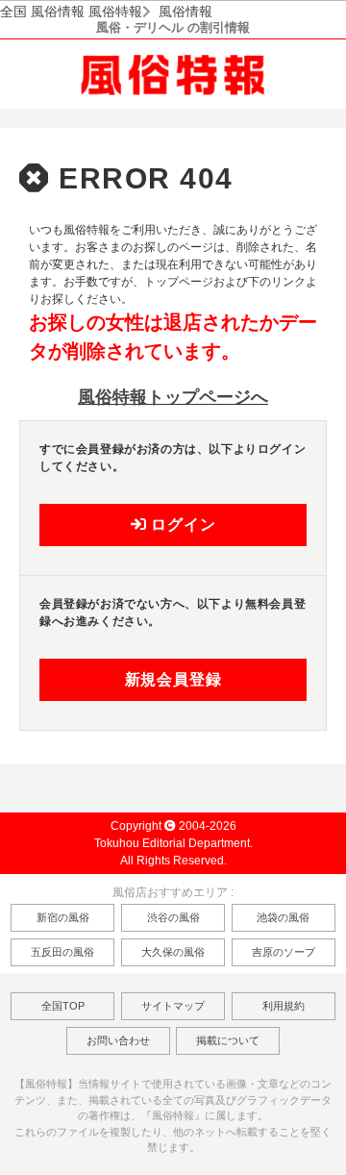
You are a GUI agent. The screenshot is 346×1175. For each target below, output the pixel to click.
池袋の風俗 (283, 917)
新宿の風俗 (63, 917)
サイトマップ (173, 1006)
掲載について (228, 1040)
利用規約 (283, 1006)
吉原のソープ (283, 952)
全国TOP (63, 1006)
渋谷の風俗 (173, 917)
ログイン (180, 524)
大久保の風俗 (173, 952)
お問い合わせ (118, 1040)
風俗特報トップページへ (173, 397)
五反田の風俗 (62, 952)
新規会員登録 (173, 679)
